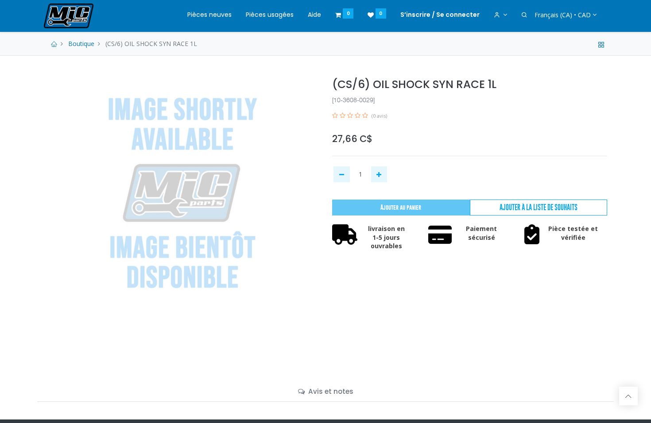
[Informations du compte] (501, 15)
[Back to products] (601, 43)
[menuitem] (209, 15)
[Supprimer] (341, 174)
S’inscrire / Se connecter (440, 14)
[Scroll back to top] (628, 396)
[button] (539, 207)
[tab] (326, 391)
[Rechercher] (524, 15)
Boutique (81, 43)
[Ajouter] (379, 174)
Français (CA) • (563, 15)
